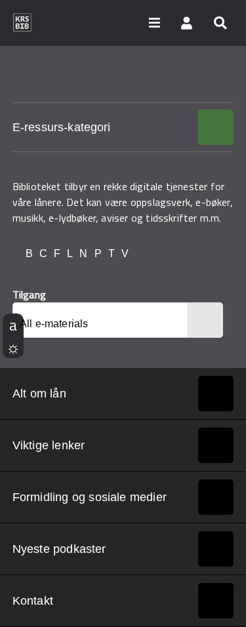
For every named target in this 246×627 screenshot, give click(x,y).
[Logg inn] (187, 22)
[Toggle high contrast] (13, 347)
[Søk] (220, 22)
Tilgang (29, 294)
